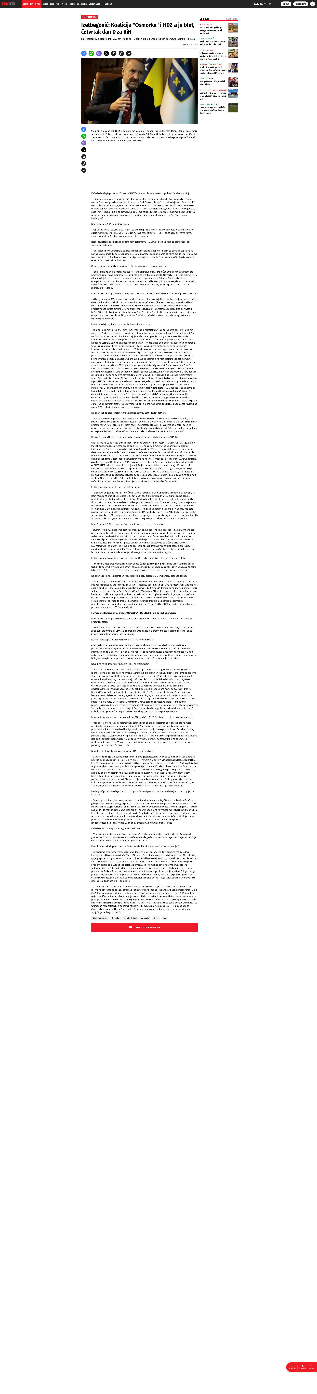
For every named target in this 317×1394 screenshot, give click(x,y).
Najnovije (292, 1368)
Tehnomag (107, 4)
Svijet (45, 4)
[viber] (99, 53)
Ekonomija (54, 4)
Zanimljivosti (94, 4)
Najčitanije (302, 1368)
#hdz (156, 918)
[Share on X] (106, 53)
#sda (164, 918)
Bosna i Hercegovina (31, 4)
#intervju (115, 918)
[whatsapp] (91, 53)
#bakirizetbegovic (100, 918)
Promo (64, 4)
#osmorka (145, 918)
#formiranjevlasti (130, 918)
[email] (114, 53)
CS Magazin (82, 4)
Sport (72, 4)
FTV (119, 912)
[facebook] (84, 53)
